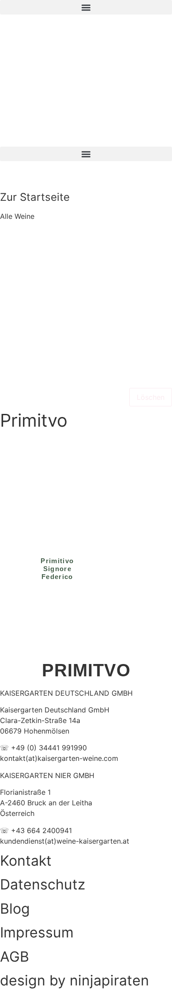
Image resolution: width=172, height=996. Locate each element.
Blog (15, 908)
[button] (86, 7)
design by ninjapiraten (74, 980)
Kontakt (26, 860)
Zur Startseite (35, 197)
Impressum (37, 932)
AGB (14, 956)
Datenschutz (42, 884)
